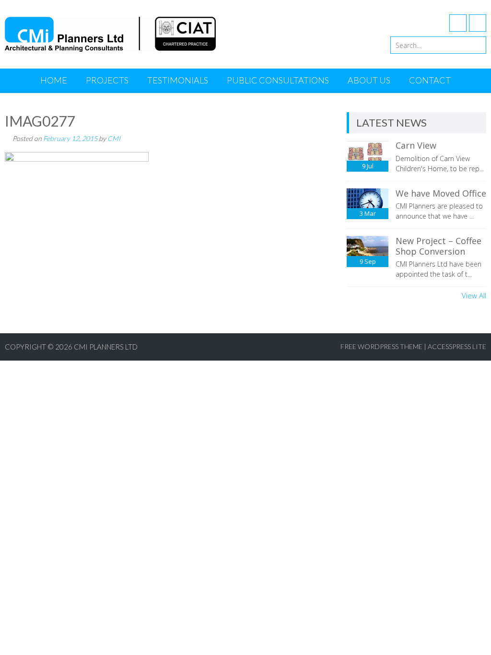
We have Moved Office (441, 193)
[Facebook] (458, 23)
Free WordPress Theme (381, 346)
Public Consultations (278, 80)
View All (474, 295)
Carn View (416, 145)
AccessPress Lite (457, 346)
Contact (430, 80)
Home (53, 80)
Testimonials (177, 80)
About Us (369, 80)
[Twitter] (477, 23)
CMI (113, 138)
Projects (107, 80)
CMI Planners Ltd (106, 346)
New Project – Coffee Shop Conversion (438, 246)
